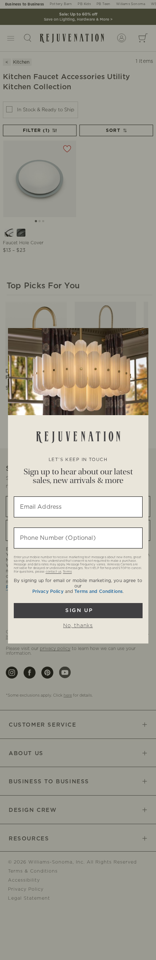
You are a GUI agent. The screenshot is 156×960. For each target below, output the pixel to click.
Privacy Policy (47, 591)
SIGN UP (78, 610)
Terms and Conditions (98, 591)
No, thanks (78, 625)
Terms (67, 572)
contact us (53, 572)
